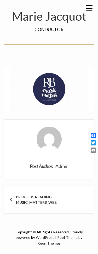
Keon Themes (49, 243)
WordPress (45, 237)
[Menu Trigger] (89, 8)
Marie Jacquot (49, 16)
